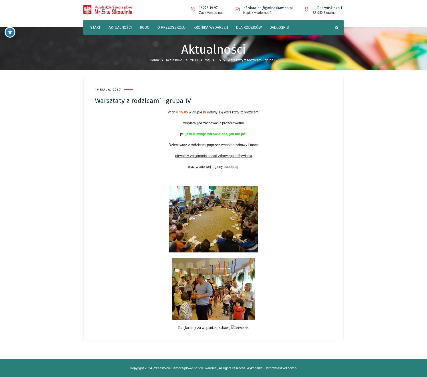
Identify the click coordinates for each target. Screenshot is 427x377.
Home (154, 60)
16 (219, 60)
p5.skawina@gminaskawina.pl (268, 8)
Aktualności (174, 60)
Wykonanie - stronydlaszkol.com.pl (272, 368)
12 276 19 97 (208, 8)
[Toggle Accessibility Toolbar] (10, 32)
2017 (194, 60)
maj (207, 60)
